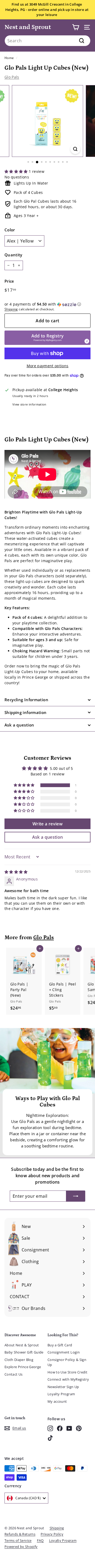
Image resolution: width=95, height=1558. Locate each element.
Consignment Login (64, 1352)
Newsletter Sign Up (63, 1386)
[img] (16, 871)
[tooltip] (86, 341)
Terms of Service (18, 1540)
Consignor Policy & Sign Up (67, 1362)
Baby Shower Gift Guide (24, 1352)
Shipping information (25, 712)
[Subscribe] (75, 1196)
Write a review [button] (47, 824)
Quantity (13, 254)
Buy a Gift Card (60, 1345)
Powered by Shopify (20, 1546)
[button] (16, 171)
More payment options (48, 365)
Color (9, 229)
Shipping (11, 309)
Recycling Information (26, 699)
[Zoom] (75, 149)
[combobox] (47, 40)
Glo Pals (11, 77)
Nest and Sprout (27, 27)
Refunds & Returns (19, 1534)
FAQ (40, 1540)
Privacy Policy (52, 1534)
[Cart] (75, 27)
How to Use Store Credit (67, 1372)
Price (9, 281)
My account (57, 1401)
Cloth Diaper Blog (18, 1359)
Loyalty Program (61, 1394)
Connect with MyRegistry (68, 1379)
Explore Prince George (22, 1366)
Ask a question (19, 725)
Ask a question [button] (47, 837)
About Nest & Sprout (21, 1345)
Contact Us (13, 1374)
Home (9, 58)
